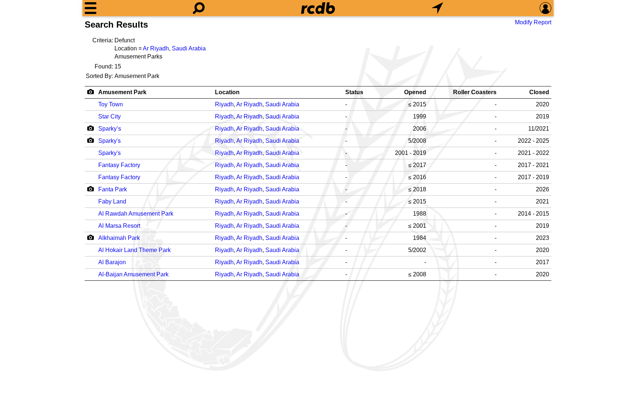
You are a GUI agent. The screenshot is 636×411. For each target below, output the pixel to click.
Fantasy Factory (119, 165)
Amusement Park (122, 92)
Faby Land (112, 201)
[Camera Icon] (90, 128)
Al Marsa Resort (119, 226)
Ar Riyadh (156, 48)
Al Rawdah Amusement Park (135, 213)
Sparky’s (109, 128)
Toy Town (110, 104)
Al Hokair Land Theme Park (134, 250)
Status (354, 92)
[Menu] (90, 8)
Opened (415, 92)
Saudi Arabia (189, 48)
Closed (539, 92)
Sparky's (109, 141)
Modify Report (533, 22)
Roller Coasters (475, 92)
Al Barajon (112, 262)
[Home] (318, 8)
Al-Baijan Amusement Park (133, 274)
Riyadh (224, 104)
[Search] (199, 8)
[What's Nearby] (437, 8)
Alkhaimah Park (119, 238)
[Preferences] (545, 8)
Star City (109, 116)
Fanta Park (112, 189)
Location (227, 92)
